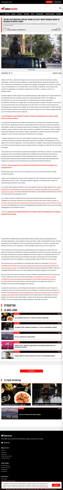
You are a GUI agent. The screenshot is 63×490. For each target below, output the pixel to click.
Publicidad (4, 479)
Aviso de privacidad (6, 456)
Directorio (4, 454)
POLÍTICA (7, 14)
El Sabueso (4, 469)
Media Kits (7, 442)
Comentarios (31, 371)
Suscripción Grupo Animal (8, 481)
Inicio (2, 450)
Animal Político (5, 465)
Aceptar (56, 485)
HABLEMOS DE (59, 14)
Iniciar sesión (57, 2)
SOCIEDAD (19, 14)
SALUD (32, 14)
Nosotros (3, 452)
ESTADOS (13, 14)
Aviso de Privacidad (42, 486)
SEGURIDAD (26, 14)
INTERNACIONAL (39, 14)
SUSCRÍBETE (49, 2)
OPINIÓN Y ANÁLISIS (49, 14)
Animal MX (4, 471)
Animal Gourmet (5, 467)
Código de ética (5, 458)
